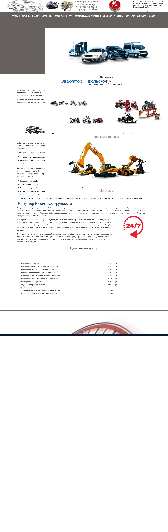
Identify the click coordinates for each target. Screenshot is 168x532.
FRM (70, 16)
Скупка (120, 16)
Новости (152, 16)
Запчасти (141, 16)
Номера (35, 16)
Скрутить (26, 16)
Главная (16, 16)
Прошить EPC (61, 16)
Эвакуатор (130, 16)
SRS (51, 16)
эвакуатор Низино (79, 225)
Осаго (44, 16)
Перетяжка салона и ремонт (88, 16)
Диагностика (109, 16)
